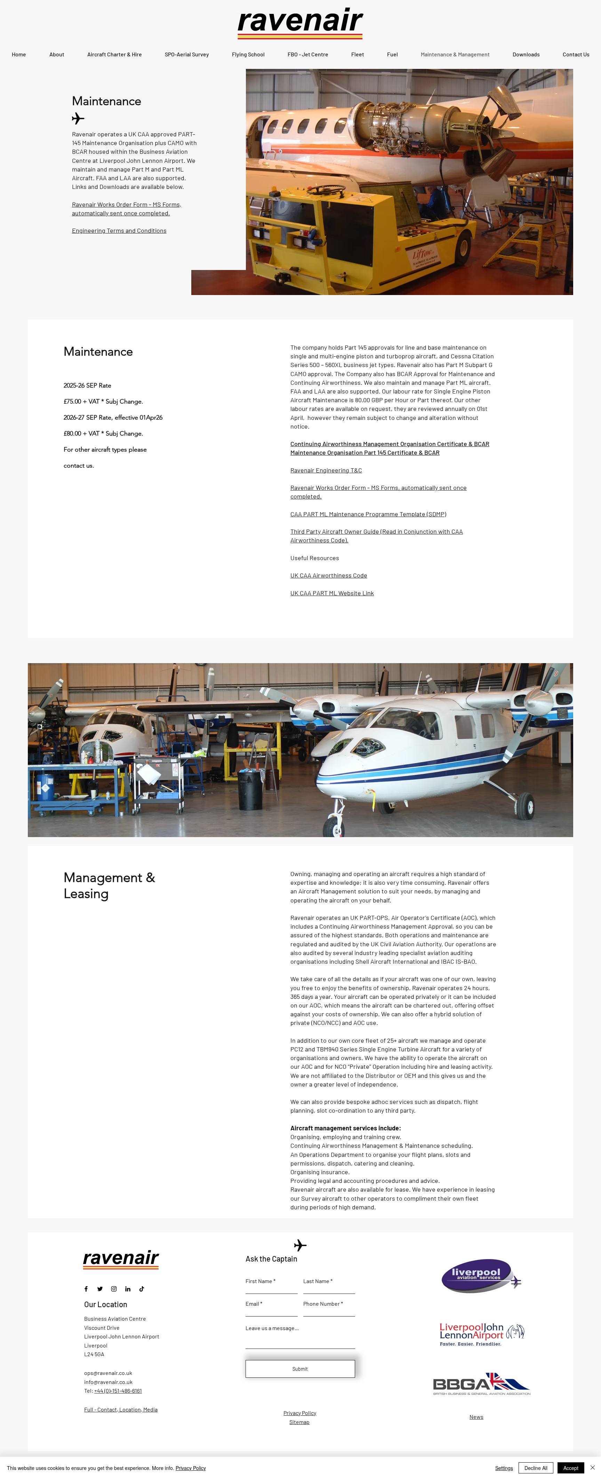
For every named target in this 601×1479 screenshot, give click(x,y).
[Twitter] (100, 1289)
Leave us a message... (272, 1328)
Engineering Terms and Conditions (119, 230)
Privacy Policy (191, 1467)
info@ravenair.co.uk (108, 1381)
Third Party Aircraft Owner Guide (334, 531)
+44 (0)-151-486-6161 (118, 1390)
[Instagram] (114, 1289)
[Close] (592, 1467)
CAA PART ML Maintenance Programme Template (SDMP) (368, 514)
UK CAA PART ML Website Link (332, 593)
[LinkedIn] (127, 1289)
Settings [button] (504, 1467)
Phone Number (321, 1303)
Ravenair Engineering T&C (326, 470)
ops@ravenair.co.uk (108, 1372)
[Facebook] (86, 1289)
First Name (259, 1281)
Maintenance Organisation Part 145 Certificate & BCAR (365, 452)
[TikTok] (141, 1289)
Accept (570, 1467)
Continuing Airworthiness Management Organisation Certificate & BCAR (389, 443)
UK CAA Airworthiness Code (328, 575)
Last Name (316, 1281)
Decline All (535, 1467)
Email (252, 1303)
